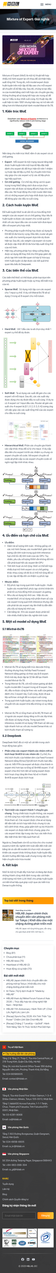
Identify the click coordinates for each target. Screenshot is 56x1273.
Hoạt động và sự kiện (16, 968)
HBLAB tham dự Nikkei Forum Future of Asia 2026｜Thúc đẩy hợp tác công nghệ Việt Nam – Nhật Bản (28, 1001)
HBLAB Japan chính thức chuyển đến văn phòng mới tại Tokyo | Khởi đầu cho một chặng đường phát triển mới (26, 984)
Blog (8, 952)
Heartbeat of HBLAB (16, 964)
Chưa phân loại (13, 956)
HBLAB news (12, 960)
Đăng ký (45, 1215)
